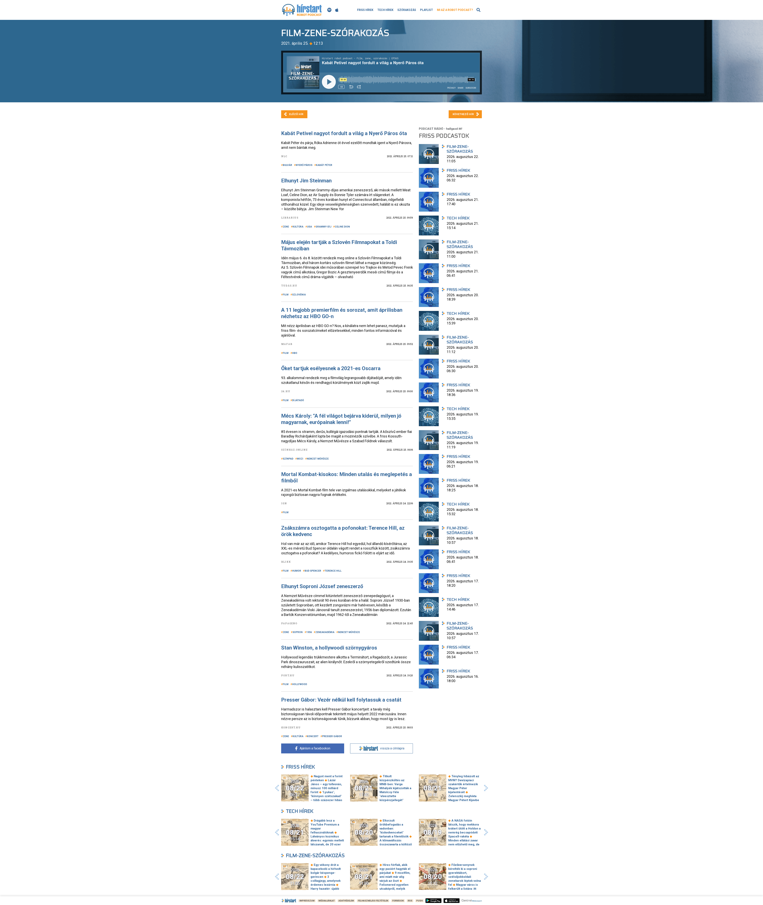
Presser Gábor (332, 736)
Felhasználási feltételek (373, 900)
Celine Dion (342, 226)
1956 (309, 632)
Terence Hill (333, 570)
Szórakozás (406, 10)
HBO (294, 353)
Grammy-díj (323, 226)
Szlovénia (299, 294)
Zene (286, 226)
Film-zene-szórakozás (315, 855)
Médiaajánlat (327, 900)
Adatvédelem (346, 900)
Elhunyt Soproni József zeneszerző (322, 586)
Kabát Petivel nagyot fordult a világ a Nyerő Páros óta (344, 133)
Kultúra (297, 226)
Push (419, 900)
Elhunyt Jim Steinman (306, 181)
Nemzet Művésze (318, 458)
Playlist (426, 10)
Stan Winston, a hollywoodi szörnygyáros (329, 648)
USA (309, 226)
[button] (277, 788)
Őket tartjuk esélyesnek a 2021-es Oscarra (331, 368)
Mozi (300, 458)
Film (286, 294)
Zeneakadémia (324, 632)
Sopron (297, 632)
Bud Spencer (313, 570)
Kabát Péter (324, 165)
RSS (410, 900)
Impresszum (307, 900)
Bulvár (287, 165)
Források (398, 900)
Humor (296, 570)
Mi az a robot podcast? (455, 10)
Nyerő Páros (304, 165)
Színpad (288, 458)
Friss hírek (365, 10)
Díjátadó (298, 400)
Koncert (313, 736)
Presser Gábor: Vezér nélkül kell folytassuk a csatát (341, 700)
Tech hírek (385, 10)
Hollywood (299, 684)
